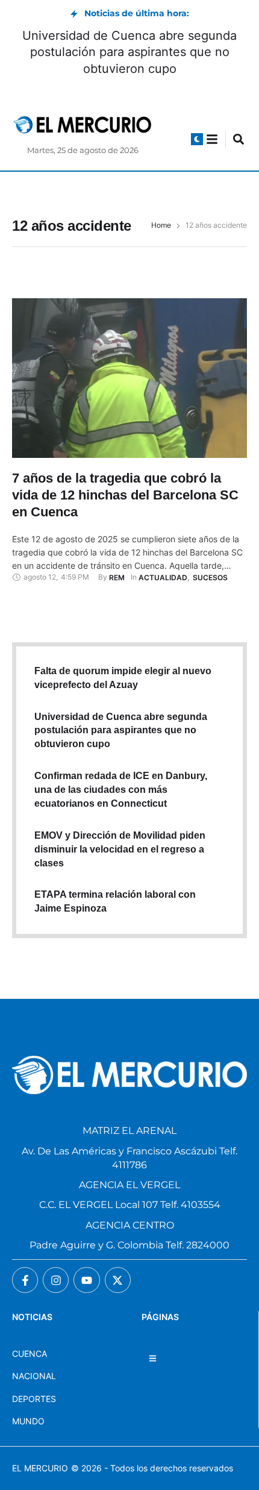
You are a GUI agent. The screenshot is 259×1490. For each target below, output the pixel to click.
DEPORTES (34, 1399)
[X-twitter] (118, 1280)
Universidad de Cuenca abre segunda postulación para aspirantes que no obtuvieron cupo (129, 51)
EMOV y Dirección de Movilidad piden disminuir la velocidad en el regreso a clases (119, 849)
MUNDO (28, 1421)
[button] (197, 139)
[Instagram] (56, 1280)
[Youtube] (86, 1280)
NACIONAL (34, 1376)
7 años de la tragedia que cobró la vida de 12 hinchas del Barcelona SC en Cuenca (125, 495)
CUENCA (29, 1353)
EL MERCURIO (40, 1468)
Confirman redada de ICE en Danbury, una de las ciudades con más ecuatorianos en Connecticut (120, 790)
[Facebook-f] (25, 1280)
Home (161, 225)
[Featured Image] (129, 378)
